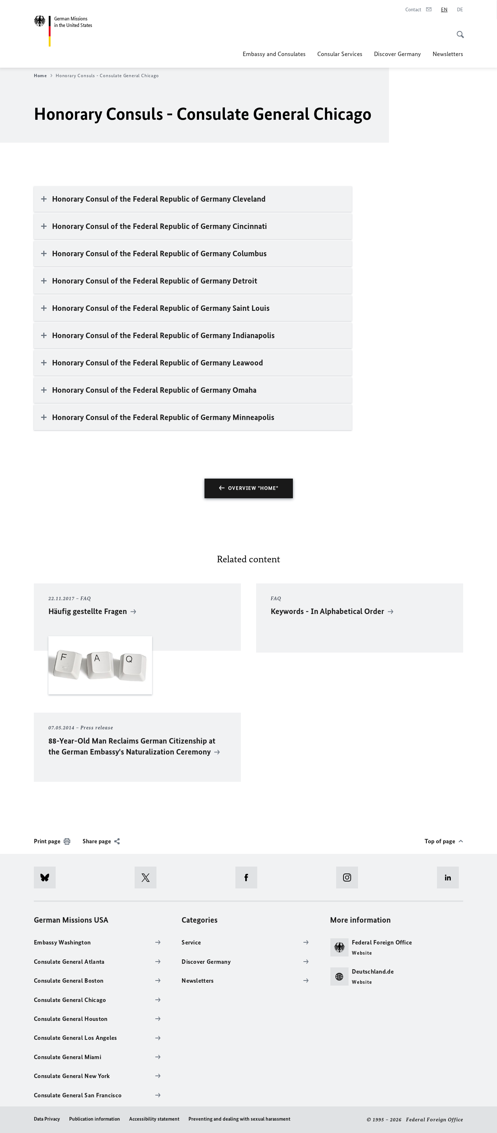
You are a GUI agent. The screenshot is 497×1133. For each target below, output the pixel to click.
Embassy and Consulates (274, 54)
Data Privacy (47, 1119)
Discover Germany (397, 54)
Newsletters (448, 54)
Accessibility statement (154, 1119)
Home (40, 75)
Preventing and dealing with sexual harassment (239, 1119)
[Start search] (458, 30)
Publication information (94, 1119)
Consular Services (339, 54)
